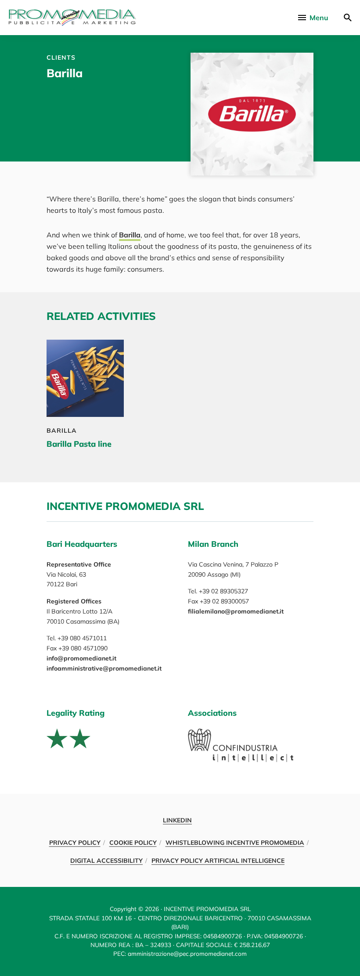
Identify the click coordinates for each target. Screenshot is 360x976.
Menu (319, 17)
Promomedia (72, 17)
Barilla (129, 234)
